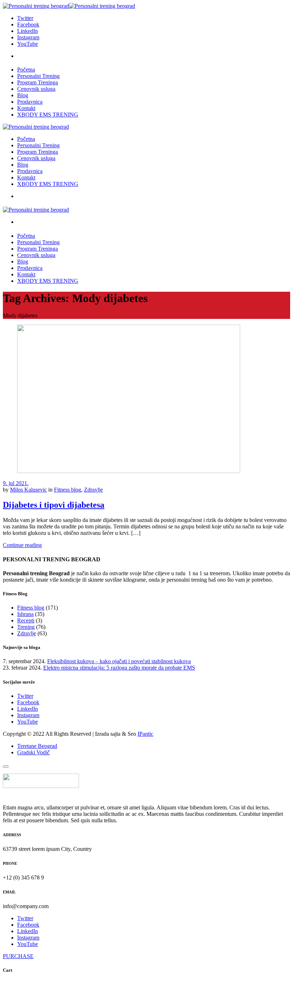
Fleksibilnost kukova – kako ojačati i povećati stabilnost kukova (119, 661)
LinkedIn (27, 709)
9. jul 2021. (16, 483)
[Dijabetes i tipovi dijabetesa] (128, 471)
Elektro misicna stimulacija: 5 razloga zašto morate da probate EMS (119, 668)
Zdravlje (93, 490)
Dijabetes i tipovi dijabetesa (53, 504)
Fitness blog (67, 490)
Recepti (25, 620)
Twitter (25, 696)
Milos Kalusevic (28, 490)
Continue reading (22, 545)
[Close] (6, 766)
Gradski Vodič (33, 752)
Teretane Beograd (37, 746)
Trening (26, 627)
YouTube (27, 722)
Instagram (28, 715)
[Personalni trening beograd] (69, 6)
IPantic (145, 734)
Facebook (28, 702)
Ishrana (25, 614)
